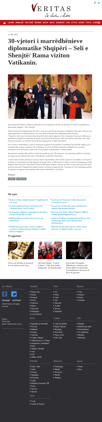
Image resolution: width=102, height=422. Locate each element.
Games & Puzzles (37, 404)
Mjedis (57, 369)
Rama (11, 179)
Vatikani (21, 179)
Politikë (29, 23)
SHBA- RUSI (36, 357)
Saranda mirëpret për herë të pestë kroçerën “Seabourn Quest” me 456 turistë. (25, 207)
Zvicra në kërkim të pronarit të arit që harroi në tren (20, 264)
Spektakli (58, 311)
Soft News (59, 332)
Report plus (35, 292)
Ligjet (33, 380)
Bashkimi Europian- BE (40, 383)
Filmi (57, 295)
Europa (34, 332)
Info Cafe (58, 338)
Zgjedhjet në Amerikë (39, 324)
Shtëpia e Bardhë (37, 349)
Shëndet (81, 324)
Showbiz (58, 303)
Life (68, 23)
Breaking (58, 329)
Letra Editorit (36, 314)
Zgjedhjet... (35, 375)
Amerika (34, 335)
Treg (80, 292)
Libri (57, 297)
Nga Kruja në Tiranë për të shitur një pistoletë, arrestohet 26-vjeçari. (68, 201)
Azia (33, 352)
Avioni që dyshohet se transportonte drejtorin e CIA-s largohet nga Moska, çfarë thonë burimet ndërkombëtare (71, 220)
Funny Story (59, 335)
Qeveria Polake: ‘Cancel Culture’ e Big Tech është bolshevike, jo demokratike (49, 265)
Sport (82, 23)
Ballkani (34, 329)
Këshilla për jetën (84, 327)
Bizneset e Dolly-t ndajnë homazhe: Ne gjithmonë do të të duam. (28, 201)
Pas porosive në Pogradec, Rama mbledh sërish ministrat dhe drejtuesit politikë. (69, 207)
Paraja (80, 297)
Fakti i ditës (35, 367)
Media (33, 306)
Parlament (35, 378)
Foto (88, 23)
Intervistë (34, 309)
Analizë (19, 23)
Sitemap (6, 300)
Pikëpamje (35, 311)
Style (74, 23)
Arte (52, 23)
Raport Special (60, 327)
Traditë (57, 306)
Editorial (34, 303)
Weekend (81, 338)
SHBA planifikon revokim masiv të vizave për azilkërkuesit (26, 219)
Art (56, 292)
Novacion (58, 372)
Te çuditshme (83, 332)
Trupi (33, 401)
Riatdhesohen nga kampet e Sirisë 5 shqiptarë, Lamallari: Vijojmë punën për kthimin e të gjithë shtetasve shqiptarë (27, 229)
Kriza (33, 386)
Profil (33, 300)
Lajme (11, 23)
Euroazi (34, 327)
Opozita (34, 392)
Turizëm (81, 300)
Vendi (33, 369)
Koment (34, 297)
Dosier (33, 295)
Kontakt (16, 300)
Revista (57, 309)
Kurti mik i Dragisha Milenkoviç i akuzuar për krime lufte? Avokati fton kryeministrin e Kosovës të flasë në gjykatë (77, 268)
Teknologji (59, 367)
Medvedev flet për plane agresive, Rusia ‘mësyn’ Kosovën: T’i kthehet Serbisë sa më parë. (69, 228)
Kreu (4, 22)
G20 (32, 354)
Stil (56, 300)
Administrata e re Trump (40, 341)
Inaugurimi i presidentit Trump (39, 344)
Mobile (57, 375)
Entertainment (83, 329)
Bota (45, 23)
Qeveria (34, 389)
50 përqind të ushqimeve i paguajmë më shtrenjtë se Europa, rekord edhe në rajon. (28, 213)
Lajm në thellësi (61, 324)
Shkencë (60, 23)
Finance (81, 295)
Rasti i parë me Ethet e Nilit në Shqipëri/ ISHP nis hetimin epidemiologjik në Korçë (69, 213)
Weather (58, 378)
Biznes (38, 23)
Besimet (81, 335)
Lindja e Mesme (37, 338)
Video (96, 23)
